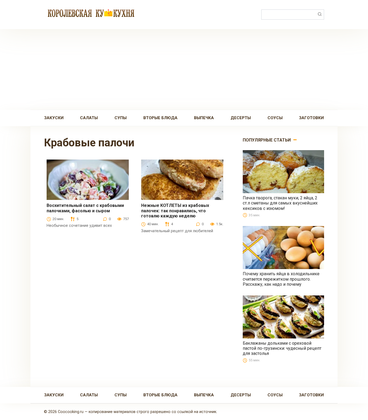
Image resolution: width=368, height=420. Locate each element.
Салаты (89, 117)
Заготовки (311, 117)
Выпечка (204, 117)
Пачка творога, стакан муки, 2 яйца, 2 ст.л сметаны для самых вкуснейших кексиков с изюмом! (280, 203)
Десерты (241, 117)
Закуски (54, 117)
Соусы (275, 117)
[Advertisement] (184, 69)
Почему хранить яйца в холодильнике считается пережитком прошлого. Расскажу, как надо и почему (281, 279)
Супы (120, 117)
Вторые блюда (160, 117)
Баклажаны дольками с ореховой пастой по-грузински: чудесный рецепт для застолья (282, 348)
